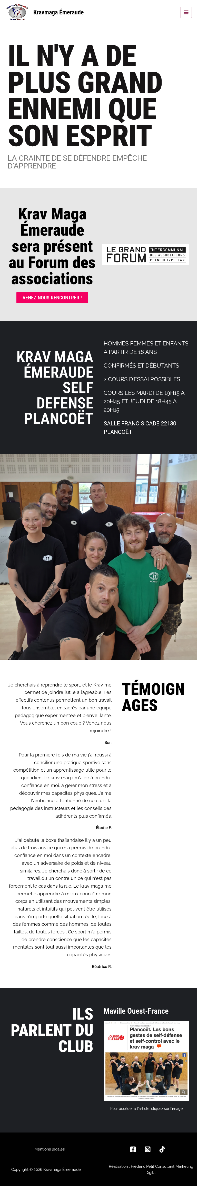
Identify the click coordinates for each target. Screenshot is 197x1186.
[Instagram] (147, 1149)
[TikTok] (162, 1149)
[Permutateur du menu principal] (186, 12)
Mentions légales (49, 1149)
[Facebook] (133, 1149)
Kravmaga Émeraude (58, 12)
